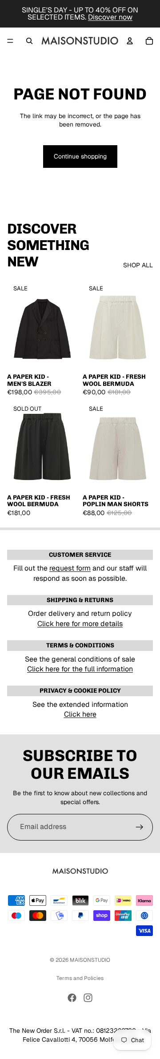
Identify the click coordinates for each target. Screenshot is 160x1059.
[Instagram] (88, 997)
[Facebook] (72, 997)
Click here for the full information (80, 669)
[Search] (29, 41)
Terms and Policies (80, 978)
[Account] (130, 41)
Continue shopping (80, 156)
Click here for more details (80, 623)
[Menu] (10, 41)
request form (70, 568)
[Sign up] (139, 827)
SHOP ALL (138, 265)
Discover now (110, 17)
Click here (80, 714)
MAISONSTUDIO (90, 960)
